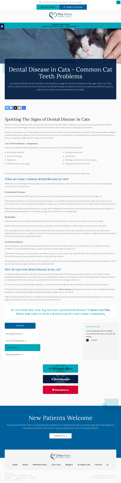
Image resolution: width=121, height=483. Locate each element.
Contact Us (59, 436)
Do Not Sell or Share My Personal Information (18, 475)
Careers (98, 465)
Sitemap (7, 480)
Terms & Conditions (22, 478)
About (25, 465)
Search (33, 478)
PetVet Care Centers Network (107, 478)
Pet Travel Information (15, 341)
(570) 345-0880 (76, 2)
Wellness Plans (40, 465)
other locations (74, 7)
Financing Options (13, 354)
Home (15, 465)
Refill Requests (62, 379)
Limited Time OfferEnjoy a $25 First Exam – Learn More (59, 25)
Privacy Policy (9, 473)
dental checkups (65, 289)
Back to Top (16, 480)
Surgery (69, 465)
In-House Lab (84, 465)
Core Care (56, 465)
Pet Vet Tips (12, 348)
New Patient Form (13, 334)
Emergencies (62, 389)
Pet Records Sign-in (62, 368)
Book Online (49, 7)
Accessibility (8, 478)
